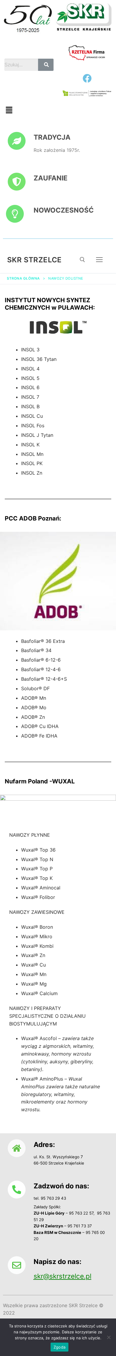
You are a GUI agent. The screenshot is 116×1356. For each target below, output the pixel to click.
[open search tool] (82, 259)
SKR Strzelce (34, 259)
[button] (9, 110)
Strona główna (23, 278)
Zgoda (59, 1347)
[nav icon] (99, 259)
